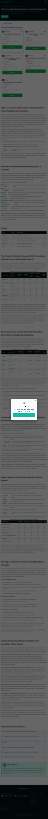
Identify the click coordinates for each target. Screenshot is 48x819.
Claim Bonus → (24, 415)
